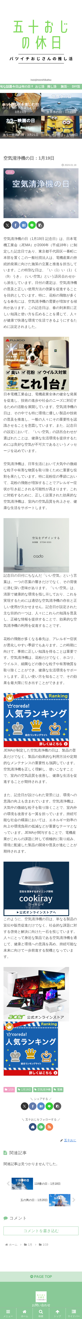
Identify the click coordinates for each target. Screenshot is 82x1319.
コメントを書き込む (41, 1231)
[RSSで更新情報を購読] (49, 1127)
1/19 (11, 1089)
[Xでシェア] (7, 225)
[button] (40, 225)
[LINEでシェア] (32, 225)
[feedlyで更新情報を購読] (41, 1127)
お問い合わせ (41, 1305)
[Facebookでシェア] (15, 225)
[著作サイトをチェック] (33, 1127)
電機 (59, 1089)
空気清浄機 (44, 1089)
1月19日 (26, 1089)
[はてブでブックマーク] (24, 225)
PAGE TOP (42, 1277)
